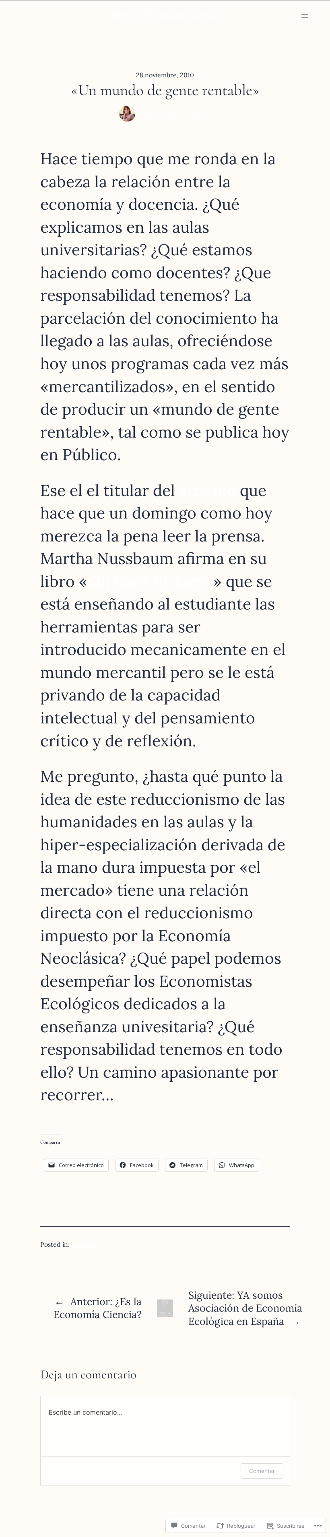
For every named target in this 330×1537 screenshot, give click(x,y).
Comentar (262, 1470)
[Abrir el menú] (304, 16)
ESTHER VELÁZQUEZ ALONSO (165, 16)
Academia (85, 1244)
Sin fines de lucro (150, 581)
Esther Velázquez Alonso (174, 113)
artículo (209, 490)
